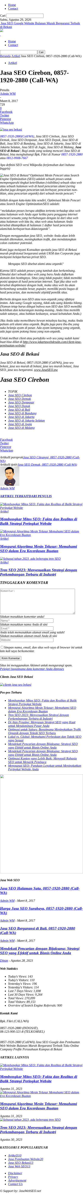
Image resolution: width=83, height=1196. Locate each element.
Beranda (5, 56)
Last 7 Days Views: (20, 991)
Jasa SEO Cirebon (20, 395)
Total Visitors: (17, 1002)
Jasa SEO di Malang (21, 427)
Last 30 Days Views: (21, 994)
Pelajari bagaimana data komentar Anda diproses (32, 669)
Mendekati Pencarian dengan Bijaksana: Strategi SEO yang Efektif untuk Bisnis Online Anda (43, 745)
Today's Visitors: (19, 980)
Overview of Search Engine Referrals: (32, 1005)
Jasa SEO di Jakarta (21, 417)
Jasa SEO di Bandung (22, 413)
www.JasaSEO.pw (46, 370)
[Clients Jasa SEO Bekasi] (15, 684)
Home (12, 5)
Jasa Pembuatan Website (25, 1159)
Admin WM (8, 93)
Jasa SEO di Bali (19, 409)
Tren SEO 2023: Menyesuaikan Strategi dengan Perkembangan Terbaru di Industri (38, 572)
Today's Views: (18, 976)
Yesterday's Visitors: (21, 987)
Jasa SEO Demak (19, 398)
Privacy (13, 1177)
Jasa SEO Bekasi (20, 1162)
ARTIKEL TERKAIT (14, 496)
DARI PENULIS (40, 496)
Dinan (4, 960)
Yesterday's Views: (20, 983)
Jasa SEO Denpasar (21, 402)
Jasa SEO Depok (19, 406)
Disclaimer (15, 1173)
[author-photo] (9, 484)
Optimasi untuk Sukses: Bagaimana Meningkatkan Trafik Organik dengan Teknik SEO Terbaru (44, 731)
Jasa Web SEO (19, 1166)
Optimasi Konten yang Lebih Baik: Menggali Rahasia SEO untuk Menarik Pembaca (42, 760)
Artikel (15, 56)
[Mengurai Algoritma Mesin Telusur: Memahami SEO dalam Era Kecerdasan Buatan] (41, 535)
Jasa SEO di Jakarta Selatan (26, 420)
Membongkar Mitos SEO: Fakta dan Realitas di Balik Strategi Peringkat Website (38, 521)
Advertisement (17, 1180)
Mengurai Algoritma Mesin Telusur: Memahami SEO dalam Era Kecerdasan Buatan (38, 548)
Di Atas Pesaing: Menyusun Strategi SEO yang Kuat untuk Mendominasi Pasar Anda (41, 724)
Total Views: (16, 998)
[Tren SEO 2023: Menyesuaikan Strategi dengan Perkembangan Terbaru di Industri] (30, 558)
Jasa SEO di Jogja (20, 424)
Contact (13, 8)
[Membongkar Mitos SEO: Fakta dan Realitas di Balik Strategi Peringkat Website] (41, 507)
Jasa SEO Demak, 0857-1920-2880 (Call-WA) (47, 464)
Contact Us (15, 1184)
